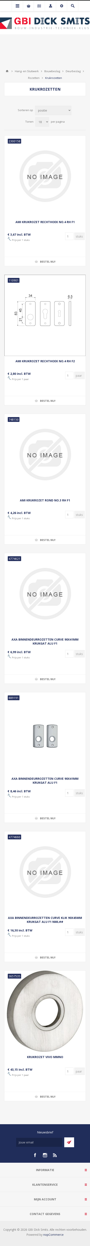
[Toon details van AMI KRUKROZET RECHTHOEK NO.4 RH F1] (45, 176)
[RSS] (55, 1155)
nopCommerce (53, 1235)
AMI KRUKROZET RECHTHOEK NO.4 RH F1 (45, 222)
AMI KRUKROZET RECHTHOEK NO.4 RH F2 (45, 361)
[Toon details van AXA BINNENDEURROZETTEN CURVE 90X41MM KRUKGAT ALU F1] (45, 593)
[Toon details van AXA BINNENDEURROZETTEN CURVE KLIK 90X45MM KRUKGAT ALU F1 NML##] (45, 872)
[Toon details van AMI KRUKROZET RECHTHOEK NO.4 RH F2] (45, 315)
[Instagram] (45, 1155)
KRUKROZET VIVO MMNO (45, 1057)
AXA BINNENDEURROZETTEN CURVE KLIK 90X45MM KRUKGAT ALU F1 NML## (45, 920)
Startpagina (7, 71)
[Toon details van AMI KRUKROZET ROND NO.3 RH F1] (45, 454)
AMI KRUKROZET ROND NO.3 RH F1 (45, 500)
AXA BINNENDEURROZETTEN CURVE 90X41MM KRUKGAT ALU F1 (45, 641)
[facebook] (35, 1155)
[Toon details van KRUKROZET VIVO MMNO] (45, 1011)
